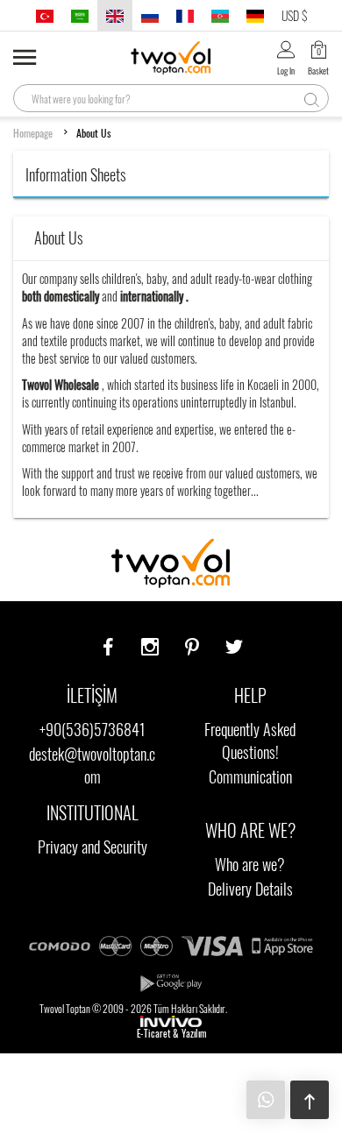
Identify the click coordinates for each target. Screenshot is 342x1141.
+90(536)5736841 (92, 729)
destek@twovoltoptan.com (92, 765)
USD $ (294, 15)
